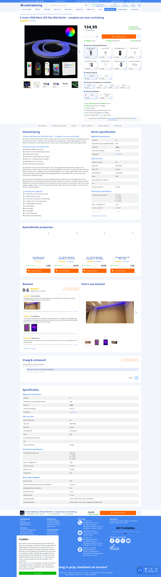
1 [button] (136, 378)
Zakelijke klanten (25, 524)
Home (21, 14)
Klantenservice (115, 6)
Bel (156, 571)
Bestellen (50, 521)
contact (101, 115)
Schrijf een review (72, 289)
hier (43, 557)
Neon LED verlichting (40, 14)
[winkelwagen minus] (85, 36)
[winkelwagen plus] (97, 36)
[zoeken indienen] (86, 5)
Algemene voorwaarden (75, 573)
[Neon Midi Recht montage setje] (122, 244)
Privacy (86, 573)
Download (119, 154)
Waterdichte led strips (27, 533)
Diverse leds (28, 14)
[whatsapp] (131, 1)
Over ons (23, 521)
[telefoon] (80, 522)
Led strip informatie (26, 532)
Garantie (49, 524)
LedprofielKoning (52, 535)
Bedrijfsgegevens (25, 523)
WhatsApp (151, 571)
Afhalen (57, 523)
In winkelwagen (120, 36)
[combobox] (67, 5)
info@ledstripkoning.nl (90, 531)
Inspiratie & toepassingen (28, 530)
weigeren (29, 563)
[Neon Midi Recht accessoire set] (39, 244)
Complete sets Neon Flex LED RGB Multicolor (60, 14)
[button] (78, 51)
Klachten (57, 524)
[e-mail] (80, 533)
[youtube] (128, 540)
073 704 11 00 (87, 537)
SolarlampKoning (52, 533)
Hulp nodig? (81, 519)
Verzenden (50, 523)
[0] (139, 5)
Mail (146, 571)
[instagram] (123, 540)
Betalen (56, 521)
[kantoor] (80, 549)
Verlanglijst (124, 6)
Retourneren (51, 526)
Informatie (23, 528)
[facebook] (112, 540)
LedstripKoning (25, 519)
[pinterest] (117, 540)
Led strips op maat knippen (28, 535)
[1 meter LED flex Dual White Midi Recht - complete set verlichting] (94, 244)
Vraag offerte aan (112, 118)
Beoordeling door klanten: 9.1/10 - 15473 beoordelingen (80, 574)
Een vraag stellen (130, 360)
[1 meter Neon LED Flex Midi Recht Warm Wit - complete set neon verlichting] (67, 244)
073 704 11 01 (87, 521)
